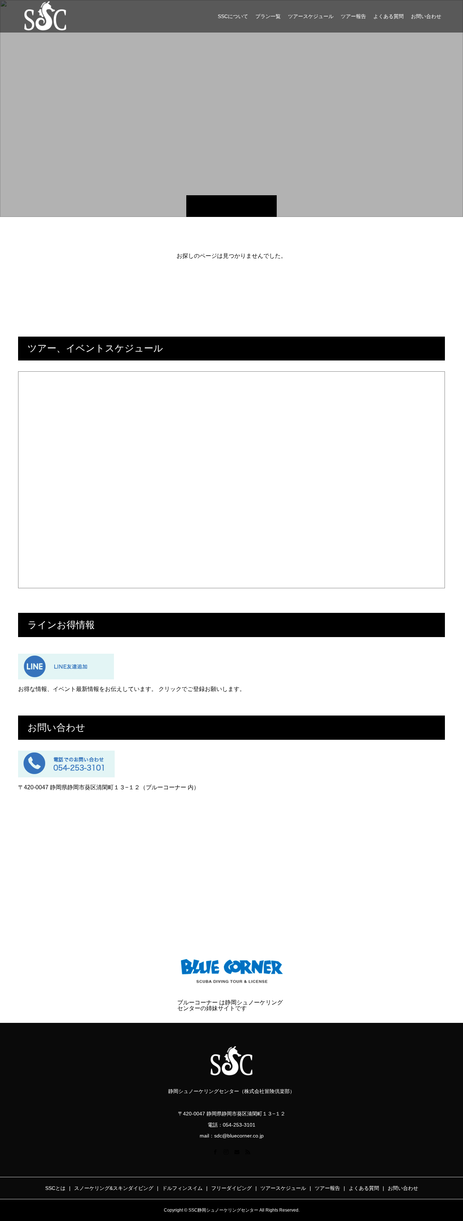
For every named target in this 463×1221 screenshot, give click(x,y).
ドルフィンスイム (182, 1188)
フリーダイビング (231, 1188)
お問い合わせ (426, 16)
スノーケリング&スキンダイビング (113, 1188)
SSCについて (233, 16)
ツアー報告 (353, 16)
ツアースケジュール (311, 16)
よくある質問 (388, 16)
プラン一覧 (268, 16)
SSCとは (55, 1188)
